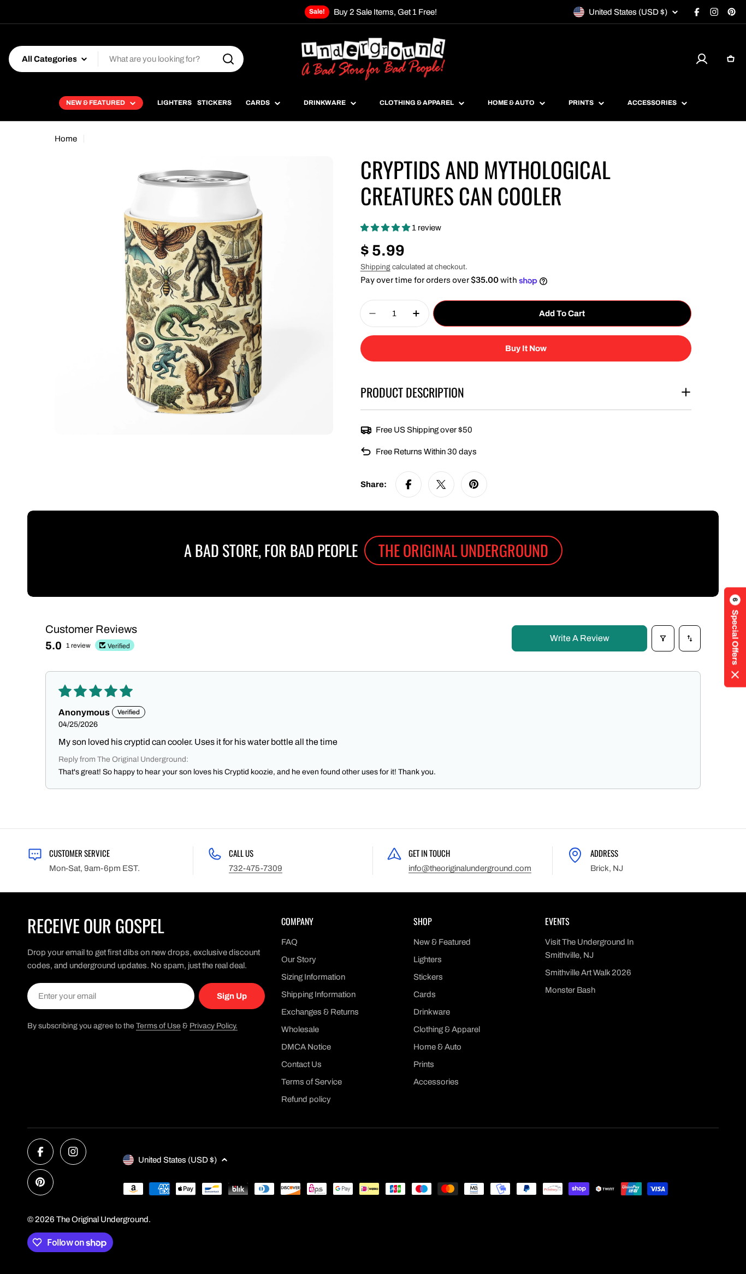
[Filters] (663, 638)
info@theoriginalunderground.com (469, 868)
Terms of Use (158, 1026)
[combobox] (126, 59)
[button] (386, 227)
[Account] (701, 59)
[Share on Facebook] (408, 484)
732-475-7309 (255, 868)
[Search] (228, 59)
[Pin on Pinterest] (474, 484)
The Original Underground (102, 1219)
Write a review (579, 638)
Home (66, 138)
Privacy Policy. (214, 1026)
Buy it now (526, 348)
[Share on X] (441, 484)
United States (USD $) (628, 12)
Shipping (375, 267)
